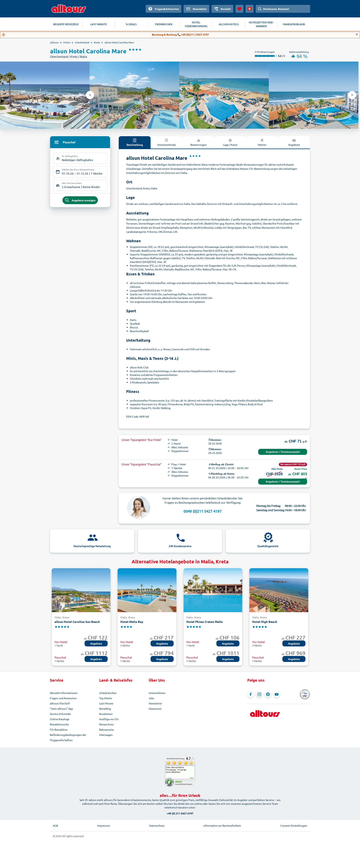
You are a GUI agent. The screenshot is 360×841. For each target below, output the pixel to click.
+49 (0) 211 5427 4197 (180, 813)
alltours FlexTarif (60, 703)
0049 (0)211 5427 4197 (203, 511)
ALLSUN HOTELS (229, 24)
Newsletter (155, 703)
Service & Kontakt (60, 713)
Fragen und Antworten (63, 698)
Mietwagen (106, 734)
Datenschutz (156, 825)
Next (352, 95)
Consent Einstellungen (293, 825)
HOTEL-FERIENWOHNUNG (196, 24)
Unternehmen (157, 693)
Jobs (151, 698)
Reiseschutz (106, 724)
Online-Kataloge (59, 719)
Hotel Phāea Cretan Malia (204, 622)
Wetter (262, 144)
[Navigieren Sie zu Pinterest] (268, 694)
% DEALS (131, 24)
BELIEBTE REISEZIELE (66, 24)
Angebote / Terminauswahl (283, 451)
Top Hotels (105, 698)
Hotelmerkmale (166, 144)
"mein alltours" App (61, 708)
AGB (55, 825)
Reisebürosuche (59, 724)
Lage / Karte (230, 144)
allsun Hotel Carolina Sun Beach (77, 622)
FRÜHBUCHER (163, 24)
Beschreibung (135, 144)
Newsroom (155, 708)
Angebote (294, 144)
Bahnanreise (106, 729)
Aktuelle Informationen (64, 693)
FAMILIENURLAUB (294, 24)
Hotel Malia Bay (131, 622)
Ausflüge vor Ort (109, 719)
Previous (90, 95)
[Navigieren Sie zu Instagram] (259, 694)
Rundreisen (106, 713)
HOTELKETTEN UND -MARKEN (261, 24)
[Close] (357, 34)
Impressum (103, 825)
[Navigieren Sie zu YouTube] (276, 694)
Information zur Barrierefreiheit (222, 825)
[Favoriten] (239, 9)
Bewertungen (198, 144)
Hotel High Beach (264, 622)
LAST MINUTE (98, 24)
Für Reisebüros (59, 729)
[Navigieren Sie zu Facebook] (250, 694)
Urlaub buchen (107, 693)
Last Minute (106, 703)
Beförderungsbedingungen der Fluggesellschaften (68, 737)
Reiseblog (105, 708)
